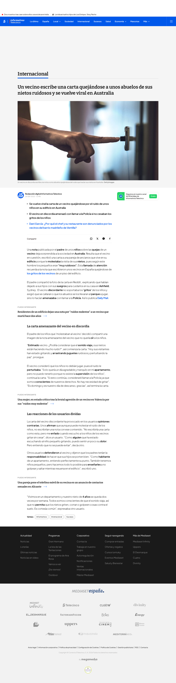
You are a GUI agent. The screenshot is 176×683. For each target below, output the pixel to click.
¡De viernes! (55, 569)
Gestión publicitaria (125, 647)
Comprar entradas (114, 541)
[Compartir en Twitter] (97, 238)
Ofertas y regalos (114, 546)
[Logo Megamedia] (89, 659)
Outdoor (53, 575)
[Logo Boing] (105, 614)
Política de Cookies (108, 647)
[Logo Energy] (140, 614)
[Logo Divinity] (140, 605)
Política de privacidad (67, 647)
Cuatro (136, 557)
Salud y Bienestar (114, 563)
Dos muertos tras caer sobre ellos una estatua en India (26, 14)
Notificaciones (84, 561)
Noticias (24, 541)
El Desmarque (140, 552)
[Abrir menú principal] (171, 21)
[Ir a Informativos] (16, 21)
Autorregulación (85, 555)
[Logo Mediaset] (88, 592)
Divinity (137, 563)
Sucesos (69, 517)
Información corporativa (47, 647)
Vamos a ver (55, 564)
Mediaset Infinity (141, 541)
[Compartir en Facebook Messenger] (103, 238)
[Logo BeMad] (36, 624)
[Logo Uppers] (71, 624)
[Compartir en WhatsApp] (91, 238)
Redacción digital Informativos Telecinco (43, 194)
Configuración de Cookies (88, 647)
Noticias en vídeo (29, 557)
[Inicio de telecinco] (4, 21)
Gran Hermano (56, 541)
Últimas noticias (28, 552)
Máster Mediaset (85, 575)
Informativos (41, 517)
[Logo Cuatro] (105, 605)
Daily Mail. (103, 297)
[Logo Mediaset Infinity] (36, 605)
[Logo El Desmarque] (36, 615)
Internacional (33, 74)
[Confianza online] (88, 672)
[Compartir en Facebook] (109, 238)
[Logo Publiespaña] (88, 634)
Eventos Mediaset (114, 557)
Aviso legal (32, 647)
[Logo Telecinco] (71, 605)
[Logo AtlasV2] (54, 634)
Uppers (137, 546)
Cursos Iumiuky (113, 552)
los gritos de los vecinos (41, 273)
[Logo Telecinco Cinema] (105, 624)
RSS (136, 647)
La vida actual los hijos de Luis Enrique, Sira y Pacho (75, 14)
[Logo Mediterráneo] (122, 634)
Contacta (82, 541)
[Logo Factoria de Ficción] (70, 614)
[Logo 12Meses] (139, 624)
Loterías (24, 546)
